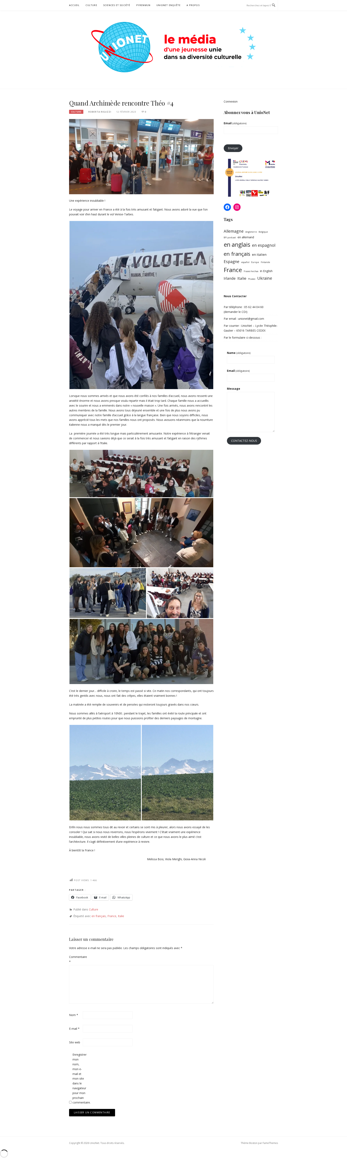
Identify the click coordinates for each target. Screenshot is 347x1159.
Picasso (251, 278)
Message (233, 388)
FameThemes (270, 1143)
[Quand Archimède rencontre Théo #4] (141, 156)
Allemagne (234, 231)
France (111, 916)
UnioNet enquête (168, 5)
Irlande (230, 278)
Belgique (263, 231)
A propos (193, 5)
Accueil (74, 5)
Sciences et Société (116, 5)
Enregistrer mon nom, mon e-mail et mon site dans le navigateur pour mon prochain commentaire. (78, 1078)
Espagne (231, 261)
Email (235, 123)
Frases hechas (251, 271)
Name (239, 353)
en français (99, 916)
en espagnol (263, 245)
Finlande (265, 262)
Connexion (231, 101)
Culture (91, 5)
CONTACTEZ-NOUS (244, 441)
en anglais (237, 244)
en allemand (246, 237)
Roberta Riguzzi (99, 111)
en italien (259, 254)
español (245, 262)
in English (266, 271)
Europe (255, 262)
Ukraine (264, 278)
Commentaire (75, 959)
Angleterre (251, 231)
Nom (73, 1015)
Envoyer (233, 148)
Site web (74, 1042)
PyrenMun (143, 5)
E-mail (74, 1029)
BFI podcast (230, 237)
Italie (121, 916)
